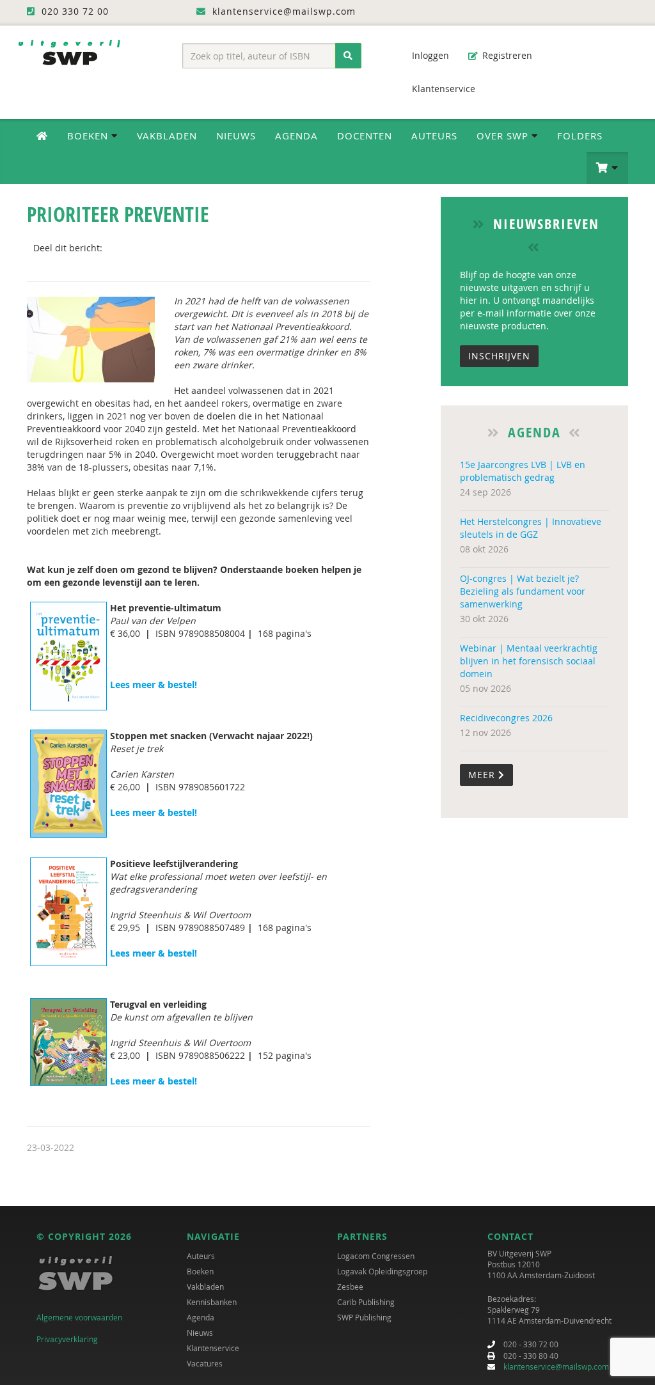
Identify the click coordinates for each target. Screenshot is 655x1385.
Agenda (296, 135)
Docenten (364, 135)
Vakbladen (167, 135)
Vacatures (205, 1363)
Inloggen (429, 55)
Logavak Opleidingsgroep (382, 1271)
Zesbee (350, 1286)
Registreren (506, 55)
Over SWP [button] (504, 135)
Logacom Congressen (375, 1256)
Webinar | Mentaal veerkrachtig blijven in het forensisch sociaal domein (528, 661)
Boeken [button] (89, 135)
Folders (580, 135)
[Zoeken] (348, 55)
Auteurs (434, 135)
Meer (483, 775)
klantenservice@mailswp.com (556, 1366)
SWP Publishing (364, 1317)
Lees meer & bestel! (155, 684)
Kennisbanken (212, 1302)
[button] (607, 168)
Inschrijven (499, 356)
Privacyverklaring (67, 1339)
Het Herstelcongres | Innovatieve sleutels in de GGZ (530, 527)
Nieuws (236, 135)
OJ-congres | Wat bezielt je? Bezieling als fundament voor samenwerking (522, 591)
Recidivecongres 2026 (506, 718)
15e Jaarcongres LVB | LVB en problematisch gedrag (522, 470)
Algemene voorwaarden (79, 1317)
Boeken (200, 1271)
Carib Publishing (366, 1302)
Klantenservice (442, 88)
